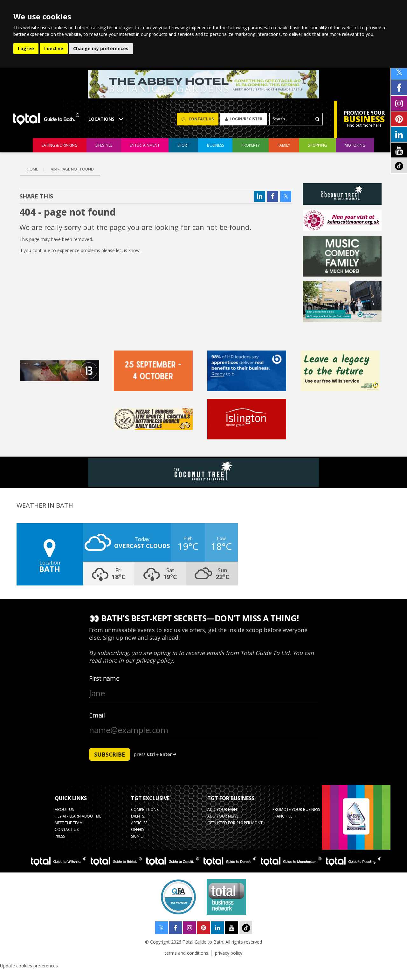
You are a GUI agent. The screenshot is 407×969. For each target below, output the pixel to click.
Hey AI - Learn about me (78, 816)
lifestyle (103, 145)
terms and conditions (186, 953)
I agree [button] (26, 48)
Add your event (223, 809)
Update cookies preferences (29, 966)
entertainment (145, 145)
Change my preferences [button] (100, 48)
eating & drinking (60, 145)
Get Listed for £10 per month (236, 822)
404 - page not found (72, 169)
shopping (317, 145)
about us (64, 809)
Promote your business (296, 809)
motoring (355, 145)
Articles (139, 822)
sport (183, 145)
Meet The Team (69, 822)
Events (137, 816)
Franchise (282, 816)
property (250, 145)
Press (60, 836)
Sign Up (138, 836)
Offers (137, 829)
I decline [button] (53, 48)
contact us (67, 829)
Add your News (222, 816)
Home (32, 169)
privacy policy (228, 953)
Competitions (144, 809)
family (284, 145)
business (215, 145)
